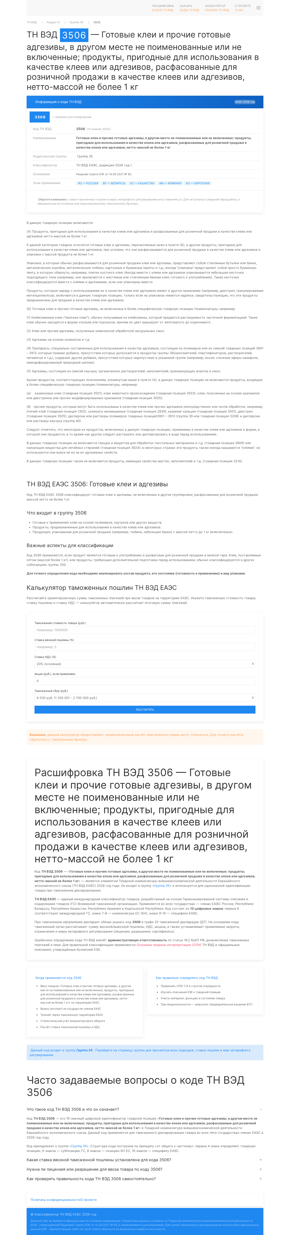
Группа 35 (76, 22)
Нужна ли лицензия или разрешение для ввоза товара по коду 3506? (94, 1169)
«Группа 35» (79, 1146)
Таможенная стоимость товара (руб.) (60, 623)
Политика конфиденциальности (55, 1200)
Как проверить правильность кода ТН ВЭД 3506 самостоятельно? (91, 1178)
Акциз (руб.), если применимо (55, 674)
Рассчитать (145, 709)
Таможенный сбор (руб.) (51, 690)
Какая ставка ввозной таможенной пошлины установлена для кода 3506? (99, 1159)
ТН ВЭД (32, 22)
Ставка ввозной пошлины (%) (54, 640)
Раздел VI (53, 22)
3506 (74, 35)
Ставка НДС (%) (45, 657)
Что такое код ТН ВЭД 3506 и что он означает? (73, 1109)
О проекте (88, 1200)
